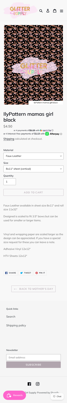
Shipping (8, 138)
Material (8, 150)
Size (5, 162)
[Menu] (61, 10)
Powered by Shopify (48, 392)
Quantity (8, 175)
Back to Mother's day (36, 288)
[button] (33, 130)
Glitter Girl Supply (26, 392)
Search (10, 316)
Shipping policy (16, 325)
